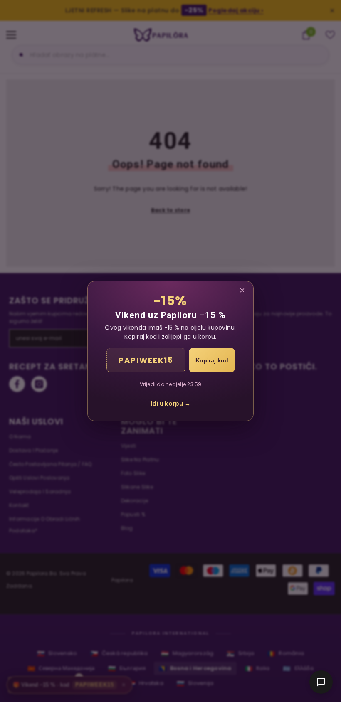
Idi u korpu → (170, 403)
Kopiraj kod (211, 360)
